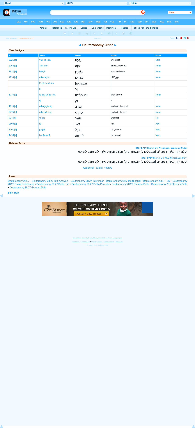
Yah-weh (43, 65)
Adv (158, 123)
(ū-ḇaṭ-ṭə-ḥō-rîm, (47, 94)
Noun (158, 65)
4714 (11, 77)
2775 (11, 112)
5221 (11, 60)
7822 (11, 71)
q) (40, 100)
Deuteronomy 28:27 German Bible (27, 187)
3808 (11, 123)
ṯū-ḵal (42, 129)
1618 (11, 106)
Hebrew (14, 38)
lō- (40, 123)
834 (10, 118)
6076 (11, 94)
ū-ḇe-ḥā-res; (45, 112)
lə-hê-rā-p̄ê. (45, 135)
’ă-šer (42, 118)
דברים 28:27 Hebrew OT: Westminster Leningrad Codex (161, 148)
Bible (7, 38)
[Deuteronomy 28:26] (4, 202)
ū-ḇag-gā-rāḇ (45, 106)
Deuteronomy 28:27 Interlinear (87, 181)
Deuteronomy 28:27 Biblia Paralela (90, 184)
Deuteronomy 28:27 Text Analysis (50, 181)
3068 (11, 65)
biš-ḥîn (42, 71)
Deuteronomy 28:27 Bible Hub (52, 184)
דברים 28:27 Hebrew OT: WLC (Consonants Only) (164, 158)
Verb (158, 60)
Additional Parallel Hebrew (97, 167)
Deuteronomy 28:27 (18, 181)
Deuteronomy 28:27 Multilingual (123, 181)
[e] (15, 60)
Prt (157, 118)
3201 (11, 129)
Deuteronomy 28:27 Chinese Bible (130, 184)
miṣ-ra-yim (44, 77)
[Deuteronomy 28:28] (191, 202)
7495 (11, 135)
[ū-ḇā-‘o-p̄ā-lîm (46, 83)
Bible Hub (13, 192)
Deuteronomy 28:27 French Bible (169, 184)
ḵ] (40, 89)
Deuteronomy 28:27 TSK (156, 181)
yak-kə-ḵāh (45, 60)
